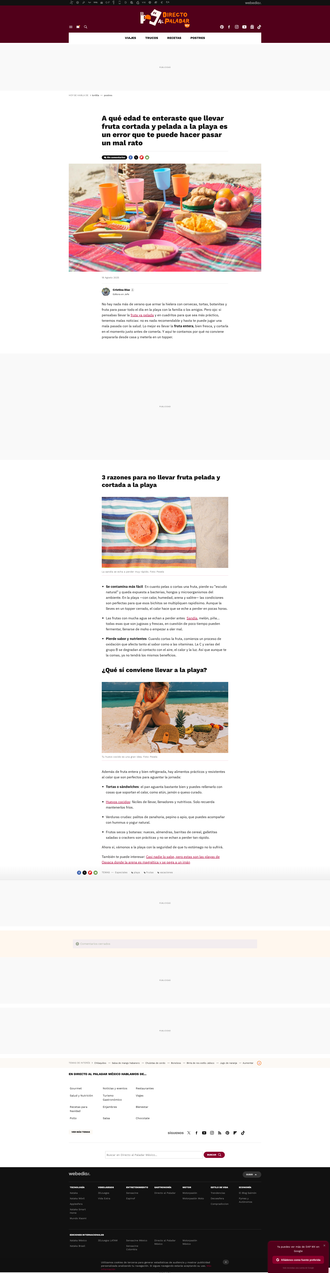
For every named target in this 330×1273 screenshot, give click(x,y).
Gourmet (76, 1088)
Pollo (73, 1118)
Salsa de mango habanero (126, 1063)
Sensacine (132, 1193)
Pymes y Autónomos (245, 1200)
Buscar (85, 27)
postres (108, 95)
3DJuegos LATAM (108, 1240)
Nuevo (78, 27)
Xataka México (78, 1240)
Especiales (121, 872)
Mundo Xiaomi (78, 1218)
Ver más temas (81, 1132)
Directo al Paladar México (165, 1242)
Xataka (74, 1193)
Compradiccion (220, 1204)
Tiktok (259, 27)
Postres (197, 38)
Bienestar (142, 1107)
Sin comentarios (116, 157)
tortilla (95, 95)
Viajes (130, 38)
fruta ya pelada (142, 315)
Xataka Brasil (77, 1246)
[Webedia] (79, 1173)
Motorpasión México (190, 1242)
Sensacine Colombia (132, 1248)
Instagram (236, 27)
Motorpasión (190, 1193)
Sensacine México (136, 1240)
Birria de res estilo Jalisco (201, 1063)
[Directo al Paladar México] (165, 18)
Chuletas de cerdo (155, 1063)
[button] (123, 290)
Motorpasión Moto (193, 1198)
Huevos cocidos (118, 801)
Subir (249, 1174)
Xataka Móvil (77, 1198)
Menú (71, 27)
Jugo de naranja (229, 1063)
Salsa (106, 1118)
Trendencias (218, 1193)
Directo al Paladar (165, 1193)
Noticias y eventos (115, 1088)
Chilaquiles (100, 1063)
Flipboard (142, 157)
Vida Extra (104, 1198)
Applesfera (76, 1204)
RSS (219, 1132)
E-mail (147, 157)
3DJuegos (103, 1193)
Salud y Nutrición (81, 1095)
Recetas (174, 38)
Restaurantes (145, 1088)
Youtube (244, 27)
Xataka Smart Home (78, 1211)
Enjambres (110, 1107)
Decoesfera (217, 1198)
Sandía (192, 618)
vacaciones (166, 872)
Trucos (151, 38)
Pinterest (222, 27)
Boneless (176, 1063)
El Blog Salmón (247, 1193)
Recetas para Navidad (78, 1109)
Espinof (130, 1198)
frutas (149, 872)
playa (137, 872)
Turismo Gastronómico (112, 1097)
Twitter (136, 157)
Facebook (229, 27)
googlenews (252, 27)
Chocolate (143, 1118)
